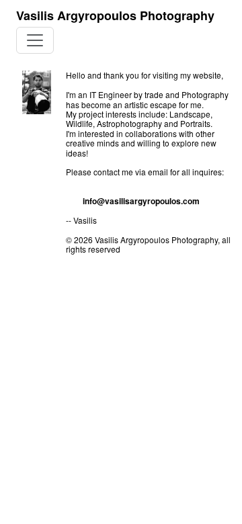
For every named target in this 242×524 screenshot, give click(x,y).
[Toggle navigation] (35, 40)
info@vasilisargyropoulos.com (141, 201)
